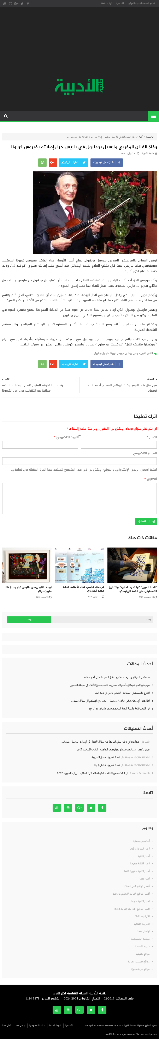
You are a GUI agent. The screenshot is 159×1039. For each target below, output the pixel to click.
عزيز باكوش (143, 749)
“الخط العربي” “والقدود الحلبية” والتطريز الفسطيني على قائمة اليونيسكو (133, 589)
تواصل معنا (143, 931)
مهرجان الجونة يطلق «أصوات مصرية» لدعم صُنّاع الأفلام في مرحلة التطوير (110, 685)
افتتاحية (120, 3)
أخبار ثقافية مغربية (140, 863)
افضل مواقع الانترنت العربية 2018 (132, 909)
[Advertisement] (79, 43)
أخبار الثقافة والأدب (140, 849)
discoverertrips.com (146, 1034)
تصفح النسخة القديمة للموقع (142, 3)
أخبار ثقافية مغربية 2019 (137, 871)
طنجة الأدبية (148, 153)
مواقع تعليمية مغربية (139, 962)
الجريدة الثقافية (142, 924)
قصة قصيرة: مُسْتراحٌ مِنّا (107, 765)
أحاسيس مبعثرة (141, 841)
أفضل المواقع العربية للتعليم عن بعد (131, 894)
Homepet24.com (125, 1034)
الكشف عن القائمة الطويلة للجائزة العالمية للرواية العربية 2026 (91, 773)
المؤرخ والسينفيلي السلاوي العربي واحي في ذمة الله (122, 693)
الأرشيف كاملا (142, 916)
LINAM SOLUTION (106, 1025)
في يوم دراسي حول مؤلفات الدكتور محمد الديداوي (82, 589)
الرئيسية (150, 137)
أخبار (141, 137)
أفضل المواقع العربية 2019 (136, 886)
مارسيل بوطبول (101, 353)
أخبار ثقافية (144, 856)
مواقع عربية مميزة (140, 969)
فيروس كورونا (117, 353)
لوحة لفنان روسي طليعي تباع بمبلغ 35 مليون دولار (29, 589)
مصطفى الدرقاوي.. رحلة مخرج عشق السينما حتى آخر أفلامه (117, 677)
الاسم (152, 437)
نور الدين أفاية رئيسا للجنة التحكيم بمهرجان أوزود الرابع (119, 709)
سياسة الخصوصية (140, 939)
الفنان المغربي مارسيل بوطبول (139, 353)
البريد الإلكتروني (66, 437)
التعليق (150, 479)
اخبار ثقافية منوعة (140, 901)
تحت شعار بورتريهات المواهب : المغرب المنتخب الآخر (104, 749)
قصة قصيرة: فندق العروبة (106, 757)
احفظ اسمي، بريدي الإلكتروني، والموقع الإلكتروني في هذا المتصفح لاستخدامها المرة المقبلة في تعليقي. (84, 469)
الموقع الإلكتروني (145, 453)
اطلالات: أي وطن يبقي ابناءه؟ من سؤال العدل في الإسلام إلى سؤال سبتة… (110, 701)
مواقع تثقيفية (143, 954)
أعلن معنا (145, 879)
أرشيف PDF (106, 3)
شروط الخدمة (142, 946)
